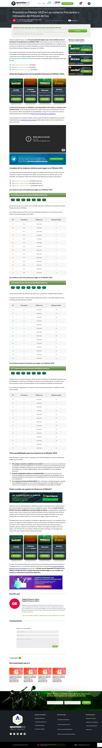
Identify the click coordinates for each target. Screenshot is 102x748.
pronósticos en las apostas (28, 120)
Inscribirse (86, 702)
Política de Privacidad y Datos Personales (57, 745)
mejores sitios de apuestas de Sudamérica (43, 113)
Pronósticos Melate (25, 8)
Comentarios (73, 20)
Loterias (18, 8)
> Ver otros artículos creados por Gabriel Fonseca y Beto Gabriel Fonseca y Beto (43, 615)
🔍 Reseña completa (81, 52)
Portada (14, 8)
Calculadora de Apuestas (63, 719)
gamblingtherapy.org (60, 744)
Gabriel (24, 605)
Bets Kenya (89, 729)
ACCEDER (86, 49)
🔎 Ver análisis (80, 74)
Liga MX (49, 3)
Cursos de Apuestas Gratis (63, 724)
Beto (43, 608)
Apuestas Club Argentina (92, 722)
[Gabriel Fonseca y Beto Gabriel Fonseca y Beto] (14, 20)
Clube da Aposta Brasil (91, 725)
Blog (44, 3)
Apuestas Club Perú (91, 718)
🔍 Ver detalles (80, 63)
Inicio (39, 3)
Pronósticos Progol (39, 725)
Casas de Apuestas (67, 3)
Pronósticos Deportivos (40, 721)
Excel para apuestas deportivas (64, 729)
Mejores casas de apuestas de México (66, 734)
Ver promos (78, 30)
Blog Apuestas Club (39, 718)
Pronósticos (56, 3)
